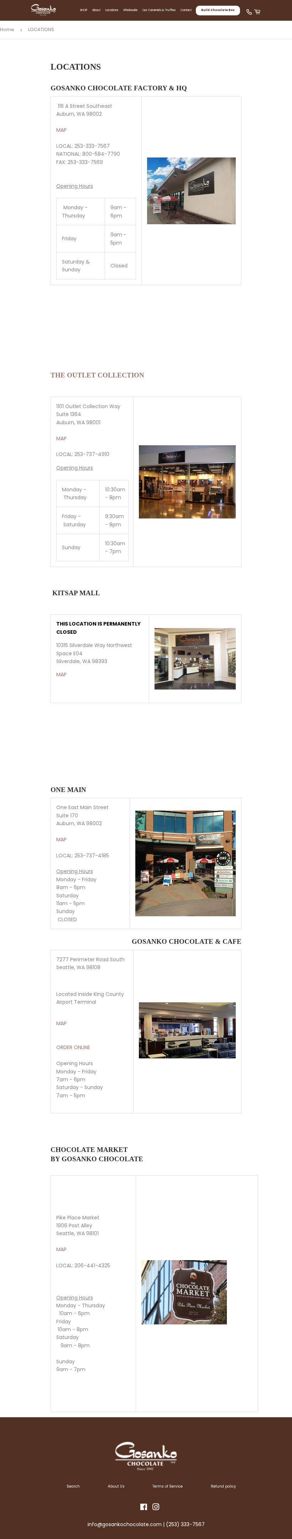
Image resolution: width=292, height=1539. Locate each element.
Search (73, 1486)
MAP (61, 130)
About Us (116, 1486)
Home (7, 29)
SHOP (83, 10)
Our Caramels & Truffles (159, 10)
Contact (186, 10)
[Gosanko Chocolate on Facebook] (143, 1508)
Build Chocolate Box (218, 10)
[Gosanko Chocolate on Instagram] (156, 1508)
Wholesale (130, 10)
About (96, 10)
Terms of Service (167, 1486)
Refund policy (223, 1486)
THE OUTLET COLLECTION (97, 375)
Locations (111, 10)
